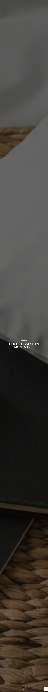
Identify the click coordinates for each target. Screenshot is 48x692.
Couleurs (24, 340)
